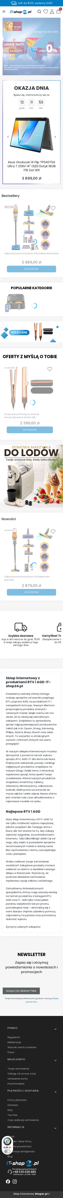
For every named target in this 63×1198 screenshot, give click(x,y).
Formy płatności (17, 1100)
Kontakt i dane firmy (19, 1141)
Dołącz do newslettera (21, 991)
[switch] (7, 1151)
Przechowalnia (16, 1083)
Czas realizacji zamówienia (23, 1120)
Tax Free (12, 1115)
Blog (10, 1156)
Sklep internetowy (30, 1193)
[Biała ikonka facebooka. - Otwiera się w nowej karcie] (8, 1181)
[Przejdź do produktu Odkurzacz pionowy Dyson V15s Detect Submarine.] (31, 227)
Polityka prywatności (19, 1146)
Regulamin (14, 1037)
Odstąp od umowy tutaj (22, 1073)
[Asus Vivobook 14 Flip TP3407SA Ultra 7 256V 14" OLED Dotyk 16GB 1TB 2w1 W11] (31, 135)
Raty (10, 1110)
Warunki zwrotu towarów (22, 1047)
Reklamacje (14, 1042)
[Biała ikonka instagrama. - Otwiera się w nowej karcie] (15, 1181)
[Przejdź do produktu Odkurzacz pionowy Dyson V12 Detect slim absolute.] (31, 550)
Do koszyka (31, 269)
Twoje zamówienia (18, 1068)
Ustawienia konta (18, 1078)
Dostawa (13, 1105)
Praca (11, 1052)
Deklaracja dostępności (21, 1151)
